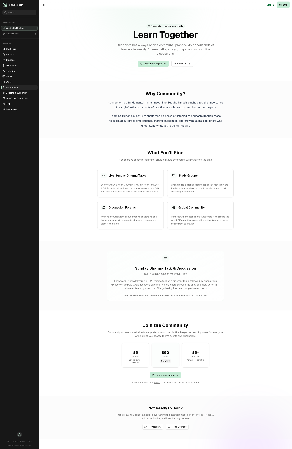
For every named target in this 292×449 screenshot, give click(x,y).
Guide (9, 441)
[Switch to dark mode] (19, 434)
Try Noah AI (155, 427)
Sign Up (283, 5)
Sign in (157, 382)
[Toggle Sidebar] (39, 224)
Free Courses (179, 427)
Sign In (270, 5)
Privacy (22, 441)
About (15, 441)
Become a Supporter (156, 63)
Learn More (180, 63)
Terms (30, 441)
